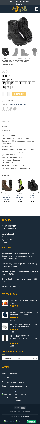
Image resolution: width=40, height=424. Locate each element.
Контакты (5, 378)
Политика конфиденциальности (14, 386)
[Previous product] (7, 71)
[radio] (3, 83)
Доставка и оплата (9, 374)
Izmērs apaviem (7, 80)
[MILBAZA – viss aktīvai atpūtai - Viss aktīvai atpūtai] (20, 9)
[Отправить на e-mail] (19, 4)
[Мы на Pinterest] (23, 4)
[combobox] (20, 358)
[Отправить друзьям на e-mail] (11, 109)
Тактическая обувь (25, 58)
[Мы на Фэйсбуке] (15, 4)
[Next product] (3, 71)
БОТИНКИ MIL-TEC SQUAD (32, 197)
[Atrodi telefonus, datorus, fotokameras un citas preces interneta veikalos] (20, 421)
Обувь (12, 58)
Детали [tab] (4, 126)
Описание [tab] (5, 122)
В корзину (19, 94)
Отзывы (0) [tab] (6, 130)
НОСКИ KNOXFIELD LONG (20, 197)
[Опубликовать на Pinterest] (15, 109)
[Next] (35, 31)
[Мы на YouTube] (25, 4)
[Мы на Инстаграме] (17, 4)
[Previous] (5, 31)
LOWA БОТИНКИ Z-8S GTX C (7, 197)
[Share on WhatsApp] (3, 109)
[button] (3, 9)
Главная (5, 58)
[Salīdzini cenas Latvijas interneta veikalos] (21, 396)
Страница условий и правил (13, 382)
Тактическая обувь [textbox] (18, 358)
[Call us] (21, 4)
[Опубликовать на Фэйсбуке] (7, 109)
